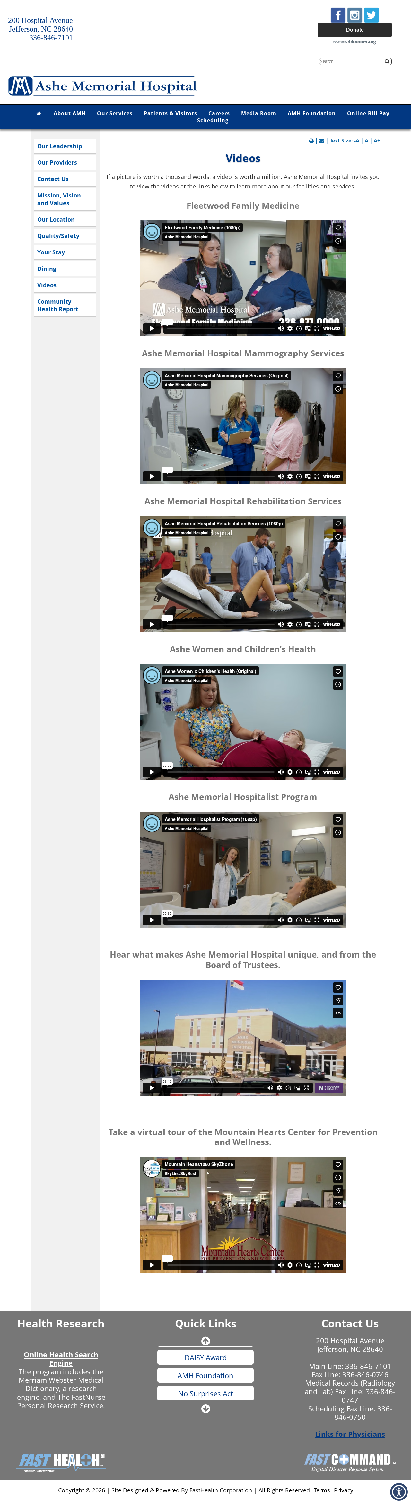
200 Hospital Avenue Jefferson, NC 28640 (350, 1344)
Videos (47, 285)
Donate (355, 29)
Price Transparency (206, 1393)
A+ (377, 140)
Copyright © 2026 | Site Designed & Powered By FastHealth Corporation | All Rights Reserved (184, 1490)
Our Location (56, 219)
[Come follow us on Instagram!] (355, 14)
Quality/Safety (58, 236)
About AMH (70, 113)
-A (356, 140)
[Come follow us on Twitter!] (371, 14)
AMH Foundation (312, 113)
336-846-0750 (363, 1413)
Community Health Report (57, 305)
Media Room (258, 113)
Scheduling (213, 120)
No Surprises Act (205, 1375)
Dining (46, 268)
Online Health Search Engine (61, 1359)
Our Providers (57, 162)
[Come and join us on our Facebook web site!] (338, 14)
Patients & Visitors (170, 113)
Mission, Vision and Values (59, 199)
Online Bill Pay (368, 113)
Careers (219, 113)
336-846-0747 (368, 1396)
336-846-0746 (365, 1374)
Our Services (115, 113)
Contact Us (53, 179)
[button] (399, 1492)
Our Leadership (59, 146)
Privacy (343, 1490)
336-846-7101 (368, 1366)
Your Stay (51, 252)
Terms (322, 1490)
